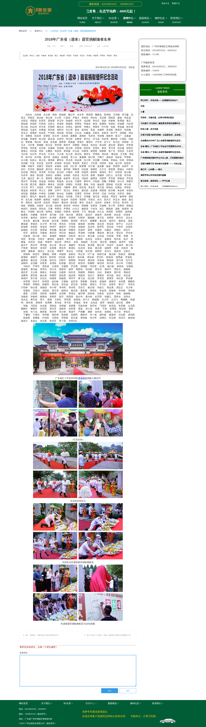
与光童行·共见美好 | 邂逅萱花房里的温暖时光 (160, 110)
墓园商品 (144, 20)
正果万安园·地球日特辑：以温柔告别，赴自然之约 (162, 122)
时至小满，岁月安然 (149, 116)
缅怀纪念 (160, 20)
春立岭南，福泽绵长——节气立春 (155, 168)
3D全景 (113, 20)
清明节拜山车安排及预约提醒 (153, 162)
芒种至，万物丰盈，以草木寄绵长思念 (157, 104)
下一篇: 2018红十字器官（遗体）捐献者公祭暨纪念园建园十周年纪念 (110, 635)
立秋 (142, 179)
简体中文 (165, 3)
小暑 (142, 99)
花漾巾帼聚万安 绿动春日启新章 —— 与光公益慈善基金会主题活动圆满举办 (162, 151)
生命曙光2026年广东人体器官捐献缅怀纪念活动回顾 (162, 128)
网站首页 (82, 20)
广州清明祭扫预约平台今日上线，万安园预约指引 (162, 145)
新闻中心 (128, 20)
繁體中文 (176, 3)
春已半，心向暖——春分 (151, 156)
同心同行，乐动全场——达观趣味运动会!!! (159, 174)
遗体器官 (82, 378)
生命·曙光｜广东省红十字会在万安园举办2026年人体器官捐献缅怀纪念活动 (162, 133)
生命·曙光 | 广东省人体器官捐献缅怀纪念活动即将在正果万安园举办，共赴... (162, 139)
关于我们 (97, 20)
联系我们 (175, 20)
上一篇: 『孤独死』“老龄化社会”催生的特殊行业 (40, 635)
